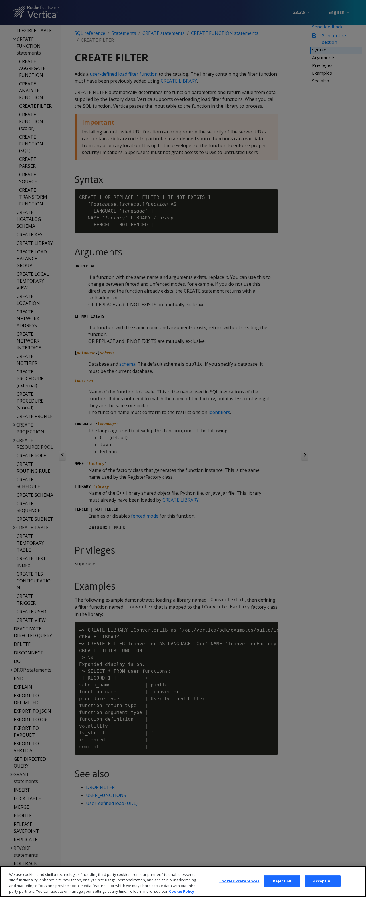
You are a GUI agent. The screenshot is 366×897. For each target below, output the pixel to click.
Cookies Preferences (239, 881)
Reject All (282, 881)
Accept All (323, 881)
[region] (183, 881)
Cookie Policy (181, 891)
